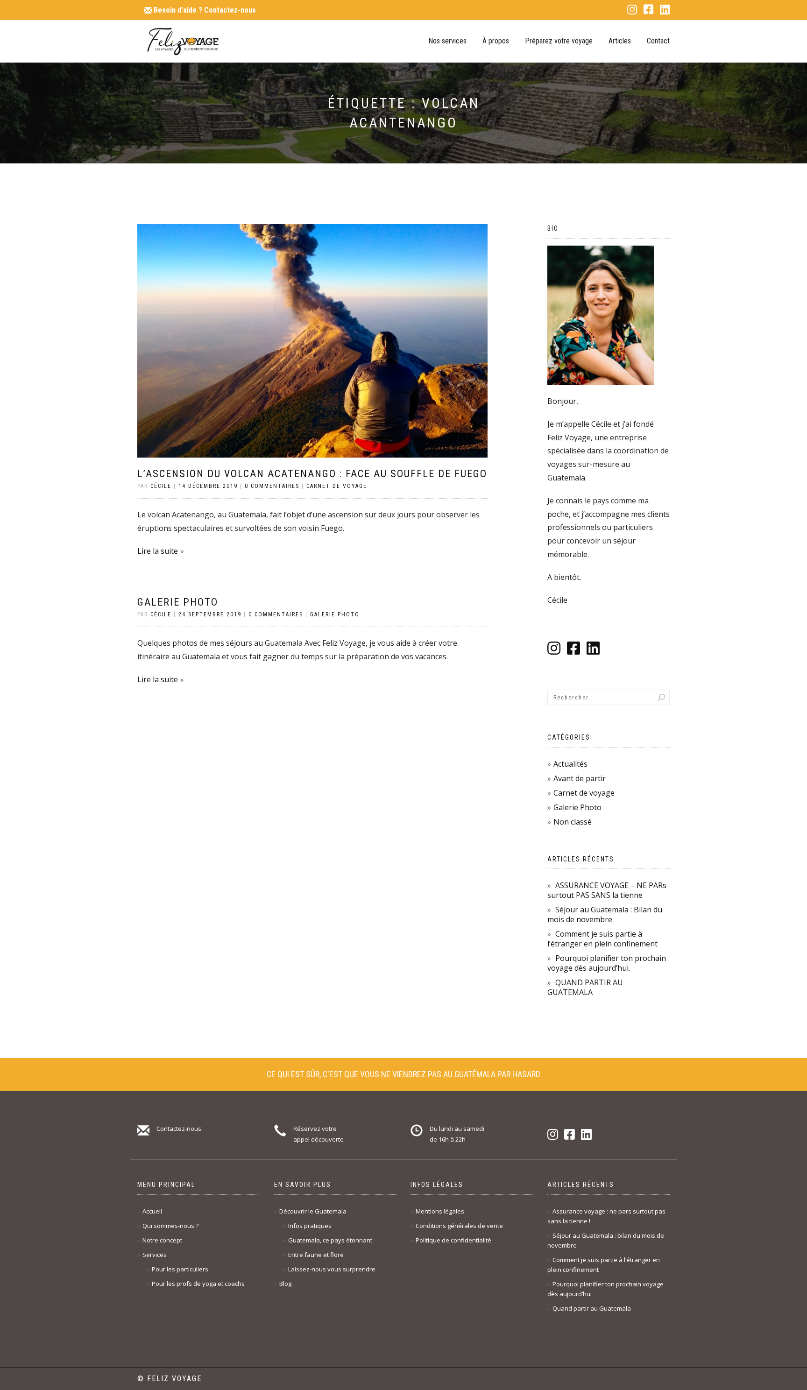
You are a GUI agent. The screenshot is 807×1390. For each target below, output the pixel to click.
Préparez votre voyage (559, 40)
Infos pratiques (310, 1225)
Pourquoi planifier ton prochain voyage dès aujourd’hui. (606, 963)
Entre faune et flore (316, 1254)
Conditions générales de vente (459, 1225)
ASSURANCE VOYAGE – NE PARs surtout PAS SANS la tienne (606, 890)
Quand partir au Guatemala (591, 1308)
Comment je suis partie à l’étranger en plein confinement (602, 939)
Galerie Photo (177, 602)
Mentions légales (440, 1211)
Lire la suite (157, 551)
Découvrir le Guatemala (313, 1211)
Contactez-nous (205, 10)
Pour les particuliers (180, 1269)
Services (154, 1254)
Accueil (152, 1211)
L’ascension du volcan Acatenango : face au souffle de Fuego (312, 474)
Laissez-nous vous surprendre (331, 1269)
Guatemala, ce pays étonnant (330, 1240)
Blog (285, 1283)
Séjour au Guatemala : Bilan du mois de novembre (604, 914)
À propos (495, 40)
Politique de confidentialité (453, 1240)
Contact (658, 40)
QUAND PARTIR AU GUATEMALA (585, 987)
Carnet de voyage (336, 486)
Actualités (570, 764)
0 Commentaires (272, 486)
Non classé (572, 822)
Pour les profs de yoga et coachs (198, 1283)
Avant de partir (579, 778)
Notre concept (162, 1240)
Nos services (447, 40)
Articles (620, 40)
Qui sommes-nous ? (170, 1225)
